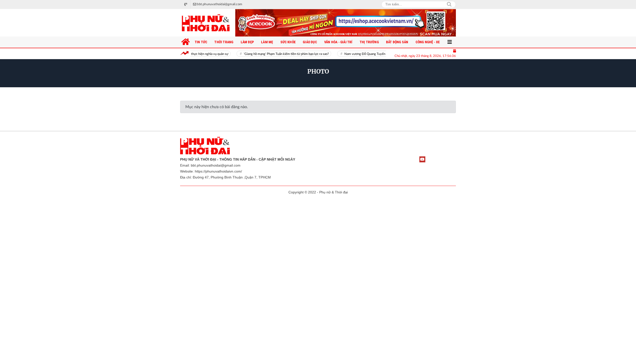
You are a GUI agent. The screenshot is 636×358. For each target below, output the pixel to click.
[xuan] (345, 23)
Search (449, 4)
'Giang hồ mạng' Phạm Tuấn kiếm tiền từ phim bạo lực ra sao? (279, 54)
